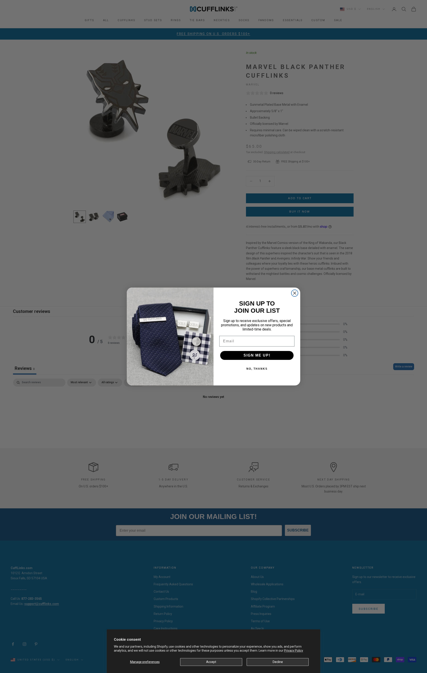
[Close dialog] (294, 293)
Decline (278, 662)
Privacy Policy (293, 650)
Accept (211, 662)
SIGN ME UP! (257, 355)
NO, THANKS (257, 368)
